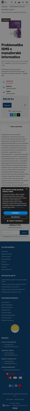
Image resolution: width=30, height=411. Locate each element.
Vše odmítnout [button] (15, 217)
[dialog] (15, 205)
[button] (15, 221)
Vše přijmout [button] (15, 213)
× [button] (26, 189)
